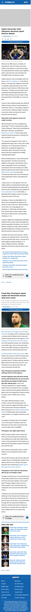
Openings (17, 581)
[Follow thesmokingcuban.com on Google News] (27, 276)
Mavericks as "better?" (8, 133)
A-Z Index (4, 597)
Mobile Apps (5, 586)
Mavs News (8, 282)
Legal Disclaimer (6, 595)
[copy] (11, 39)
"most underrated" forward (9, 192)
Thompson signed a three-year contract (13, 353)
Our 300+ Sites (19, 584)
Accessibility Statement (22, 595)
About (3, 581)
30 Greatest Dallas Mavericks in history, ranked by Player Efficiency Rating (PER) (15, 253)
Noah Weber (6, 306)
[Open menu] (2, 2)
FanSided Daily (19, 586)
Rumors (8, 570)
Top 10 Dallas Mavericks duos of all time (15, 269)
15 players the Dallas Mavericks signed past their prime (15, 266)
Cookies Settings (20, 597)
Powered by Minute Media (12, 601)
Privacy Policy (19, 589)
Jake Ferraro (6, 36)
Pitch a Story (5, 589)
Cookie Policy (19, 592)
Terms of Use (5, 592)
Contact (3, 584)
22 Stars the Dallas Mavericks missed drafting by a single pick (14, 257)
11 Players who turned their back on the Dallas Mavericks (15, 261)
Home (3, 282)
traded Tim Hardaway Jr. (12, 81)
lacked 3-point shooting (8, 172)
